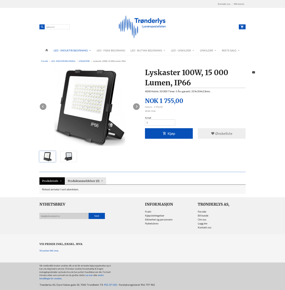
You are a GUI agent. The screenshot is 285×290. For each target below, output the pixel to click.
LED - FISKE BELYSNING (111, 50)
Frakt (148, 211)
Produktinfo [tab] (50, 181)
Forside (44, 61)
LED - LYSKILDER (181, 50)
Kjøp (171, 133)
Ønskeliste (223, 133)
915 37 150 (110, 284)
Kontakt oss (204, 227)
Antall (148, 117)
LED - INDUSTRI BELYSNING (71, 50)
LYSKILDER (206, 50)
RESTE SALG (229, 50)
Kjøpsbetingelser (154, 215)
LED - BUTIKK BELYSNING (146, 50)
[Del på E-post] (253, 72)
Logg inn (202, 223)
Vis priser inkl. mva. (49, 250)
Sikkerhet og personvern (159, 219)
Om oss (202, 219)
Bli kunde (203, 215)
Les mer (89, 275)
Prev (46, 106)
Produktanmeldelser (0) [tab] (83, 181)
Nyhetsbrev (151, 223)
